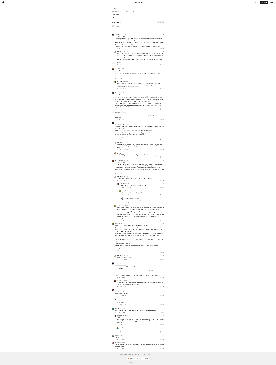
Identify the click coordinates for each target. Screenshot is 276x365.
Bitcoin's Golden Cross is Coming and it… (123, 10)
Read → (114, 17)
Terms (145, 354)
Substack (131, 362)
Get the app (145, 358)
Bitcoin (114, 8)
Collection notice (152, 354)
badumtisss (118, 92)
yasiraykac (119, 81)
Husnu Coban (118, 123)
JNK (116, 335)
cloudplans (117, 34)
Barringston (120, 51)
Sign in (271, 2)
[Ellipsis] (163, 34)
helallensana (118, 263)
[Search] (255, 2)
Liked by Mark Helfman (121, 36)
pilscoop (122, 183)
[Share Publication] (258, 2)
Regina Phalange (119, 160)
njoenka (117, 308)
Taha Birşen (118, 68)
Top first (162, 22)
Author (119, 300)
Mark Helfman (115, 11)
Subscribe (264, 2)
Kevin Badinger (128, 198)
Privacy (141, 354)
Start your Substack (134, 358)
